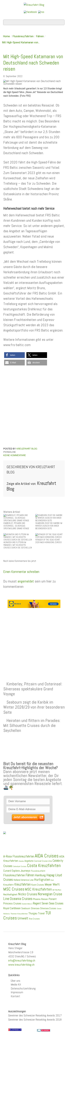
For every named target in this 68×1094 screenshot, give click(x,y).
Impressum (17, 992)
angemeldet (25, 581)
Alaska (21, 861)
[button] (14, 355)
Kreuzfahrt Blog (27, 448)
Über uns (15, 980)
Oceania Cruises (21, 898)
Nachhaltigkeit (10, 894)
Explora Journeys (21, 870)
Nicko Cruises (27, 894)
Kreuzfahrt (8, 884)
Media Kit (16, 984)
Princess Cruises (12, 903)
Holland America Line (24, 880)
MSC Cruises (13, 889)
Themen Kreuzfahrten (19, 914)
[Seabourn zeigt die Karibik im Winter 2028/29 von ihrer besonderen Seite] (50, 517)
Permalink (9, 452)
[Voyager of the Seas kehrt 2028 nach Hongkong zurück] (50, 535)
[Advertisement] (34, 637)
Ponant (53, 899)
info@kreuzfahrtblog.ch (21, 960)
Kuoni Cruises (37, 884)
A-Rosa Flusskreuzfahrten (18, 856)
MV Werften (56, 890)
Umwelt (22, 918)
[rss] (41, 11)
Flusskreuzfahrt (38, 870)
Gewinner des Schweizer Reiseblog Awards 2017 (35, 1015)
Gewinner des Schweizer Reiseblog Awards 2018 (35, 1019)
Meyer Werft (52, 884)
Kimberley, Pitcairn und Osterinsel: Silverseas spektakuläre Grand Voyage (32, 688)
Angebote (29, 861)
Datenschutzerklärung (23, 988)
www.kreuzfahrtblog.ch (21, 964)
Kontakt (15, 996)
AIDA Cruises (47, 856)
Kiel (52, 880)
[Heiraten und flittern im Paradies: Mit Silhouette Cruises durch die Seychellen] (18, 537)
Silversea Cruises (48, 908)
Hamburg (40, 875)
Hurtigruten (42, 879)
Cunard (7, 870)
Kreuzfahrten (22, 884)
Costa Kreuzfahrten (44, 865)
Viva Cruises (34, 918)
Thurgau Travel (36, 913)
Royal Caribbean (12, 908)
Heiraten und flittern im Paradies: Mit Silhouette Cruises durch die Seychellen (31, 725)
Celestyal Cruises (19, 866)
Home (6, 36)
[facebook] (30, 11)
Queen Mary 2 (27, 904)
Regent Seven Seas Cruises (48, 903)
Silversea (35, 908)
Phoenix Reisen (40, 899)
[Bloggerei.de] (43, 1030)
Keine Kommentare (14, 455)
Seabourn (25, 908)
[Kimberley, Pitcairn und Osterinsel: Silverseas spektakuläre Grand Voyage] (18, 517)
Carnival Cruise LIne (43, 861)
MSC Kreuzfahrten (38, 889)
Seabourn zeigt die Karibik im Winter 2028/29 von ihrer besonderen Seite (34, 707)
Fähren (40, 36)
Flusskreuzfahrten (23, 36)
